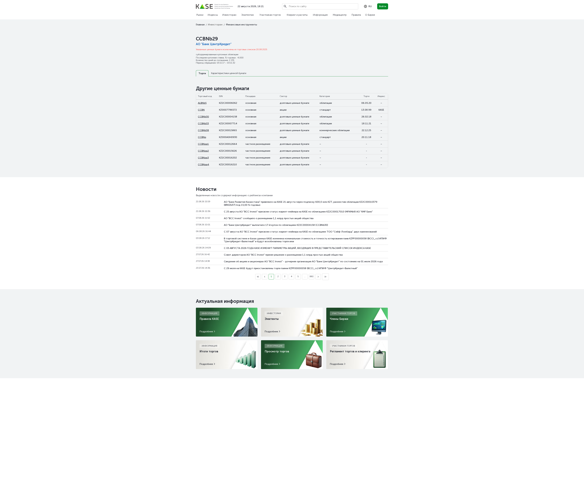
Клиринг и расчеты (297, 14)
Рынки (199, 14)
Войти (382, 6)
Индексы (213, 14)
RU (370, 6)
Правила (356, 14)
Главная (200, 24)
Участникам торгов (270, 14)
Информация (320, 14)
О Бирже (370, 14)
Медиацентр (340, 14)
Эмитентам (247, 14)
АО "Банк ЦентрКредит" (213, 44)
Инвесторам (229, 14)
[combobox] (368, 6)
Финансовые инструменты (241, 24)
